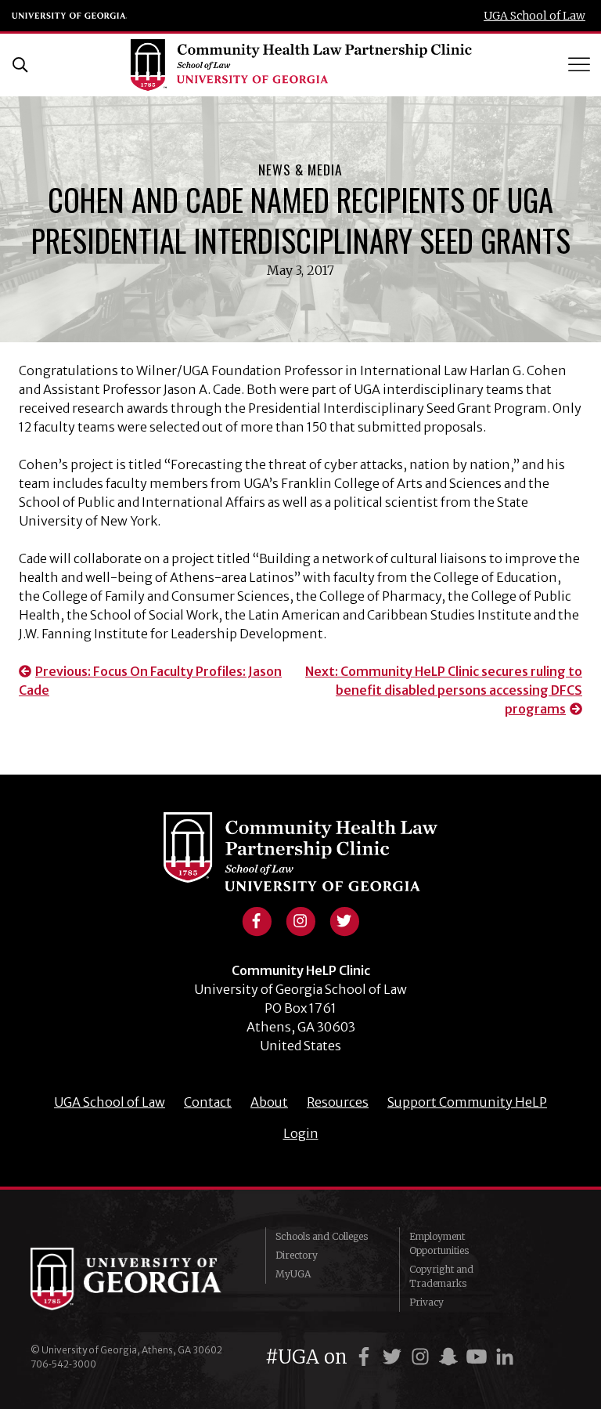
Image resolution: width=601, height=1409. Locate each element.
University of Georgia (70, 16)
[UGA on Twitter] (394, 1357)
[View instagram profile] (300, 919)
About (269, 1102)
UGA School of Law (534, 16)
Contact (208, 1102)
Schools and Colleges (321, 1236)
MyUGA (293, 1274)
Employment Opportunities (439, 1243)
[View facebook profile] (256, 919)
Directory (296, 1255)
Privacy (426, 1302)
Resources (338, 1102)
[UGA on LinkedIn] (504, 1357)
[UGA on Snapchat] (451, 1357)
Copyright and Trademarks (441, 1276)
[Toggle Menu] (580, 64)
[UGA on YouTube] (479, 1357)
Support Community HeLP (467, 1102)
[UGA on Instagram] (422, 1357)
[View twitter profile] (344, 919)
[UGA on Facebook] (366, 1357)
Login (300, 1133)
